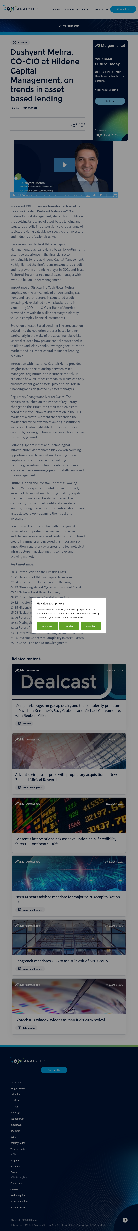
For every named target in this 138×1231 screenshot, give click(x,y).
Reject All (69, 625)
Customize (47, 625)
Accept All (91, 625)
